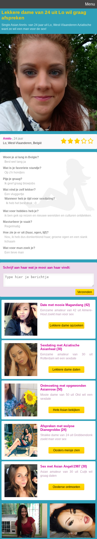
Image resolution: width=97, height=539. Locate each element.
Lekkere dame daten (66, 369)
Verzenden (84, 292)
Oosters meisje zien (66, 450)
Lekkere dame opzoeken (66, 325)
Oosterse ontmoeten (66, 487)
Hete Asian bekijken (66, 410)
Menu (90, 4)
